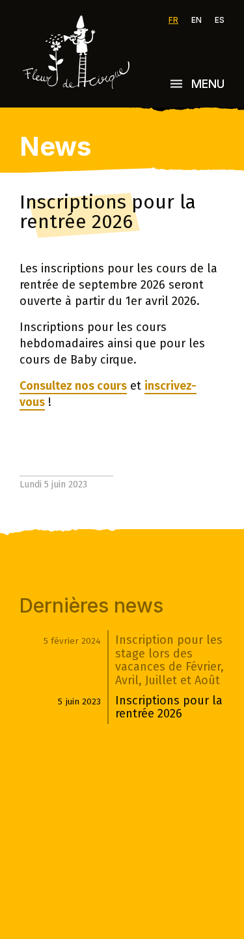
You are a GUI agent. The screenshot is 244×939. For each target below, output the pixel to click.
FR (173, 20)
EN (196, 20)
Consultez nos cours (73, 386)
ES (219, 20)
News (55, 146)
